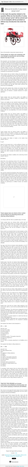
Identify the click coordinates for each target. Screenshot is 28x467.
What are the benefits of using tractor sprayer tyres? (15, 10)
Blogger (18, 466)
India (16, 453)
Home (2, 4)
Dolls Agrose (18, 455)
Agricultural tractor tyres (10, 455)
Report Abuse (22, 466)
